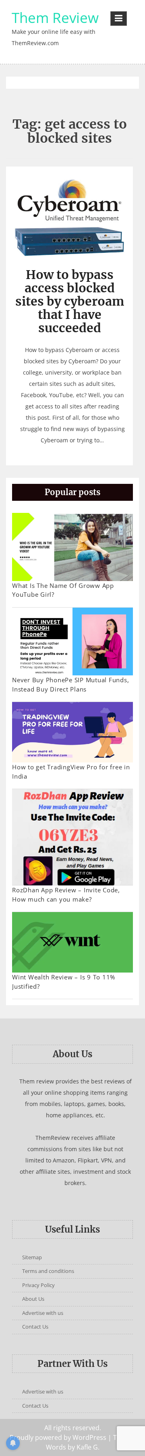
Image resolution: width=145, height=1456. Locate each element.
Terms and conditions (48, 1271)
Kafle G (87, 1447)
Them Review (55, 17)
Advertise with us (42, 1312)
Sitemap (32, 1257)
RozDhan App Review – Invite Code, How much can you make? (66, 894)
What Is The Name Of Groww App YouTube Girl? (63, 590)
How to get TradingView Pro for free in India (71, 771)
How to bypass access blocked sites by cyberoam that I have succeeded (69, 301)
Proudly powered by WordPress (58, 1437)
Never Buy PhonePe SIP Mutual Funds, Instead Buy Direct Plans (70, 684)
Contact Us (35, 1326)
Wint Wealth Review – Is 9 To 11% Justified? (63, 981)
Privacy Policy (38, 1285)
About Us (33, 1298)
